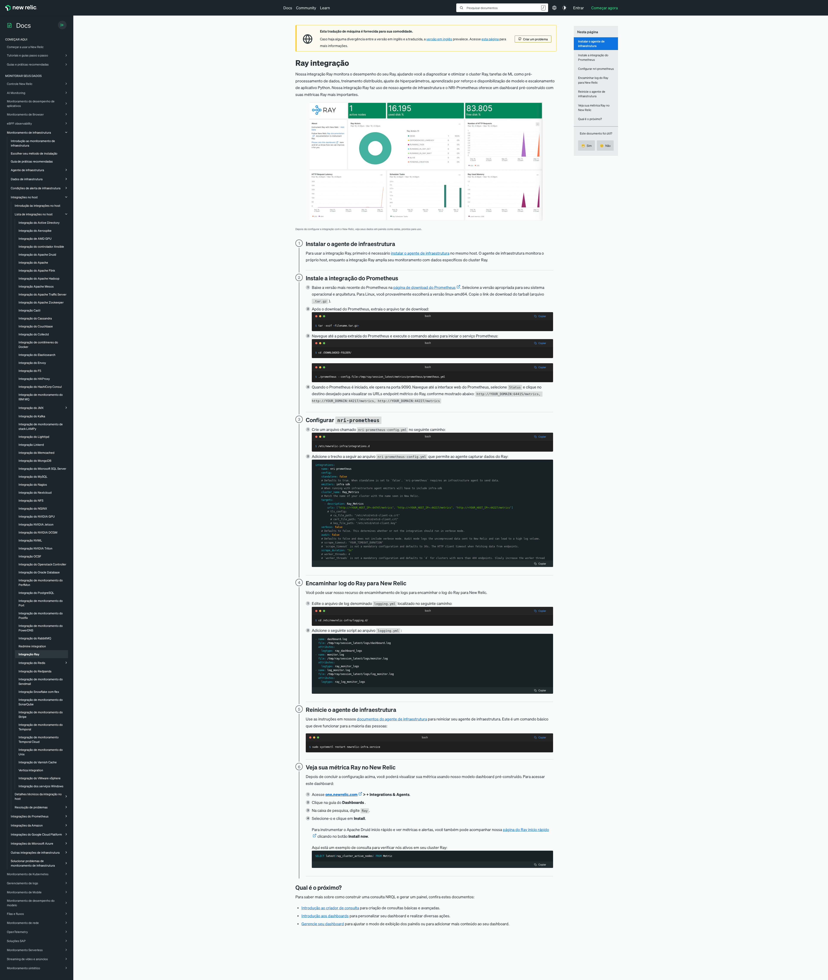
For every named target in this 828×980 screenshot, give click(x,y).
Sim (586, 145)
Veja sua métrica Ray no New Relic (594, 107)
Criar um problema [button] (535, 39)
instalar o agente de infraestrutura (420, 252)
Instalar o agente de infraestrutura (591, 43)
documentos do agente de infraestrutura (392, 718)
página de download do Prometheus (424, 287)
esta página (490, 39)
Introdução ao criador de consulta (330, 907)
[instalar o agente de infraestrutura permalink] (397, 243)
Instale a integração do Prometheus (593, 57)
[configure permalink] (385, 419)
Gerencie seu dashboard (322, 923)
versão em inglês (439, 39)
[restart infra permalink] (399, 709)
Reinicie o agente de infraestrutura (591, 93)
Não (605, 145)
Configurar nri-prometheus (596, 68)
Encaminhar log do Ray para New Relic (593, 80)
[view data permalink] (399, 767)
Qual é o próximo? (590, 119)
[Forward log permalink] (409, 583)
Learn (325, 7)
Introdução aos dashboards (325, 915)
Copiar (542, 316)
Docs (287, 7)
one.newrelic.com (341, 794)
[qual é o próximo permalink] (344, 887)
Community (306, 7)
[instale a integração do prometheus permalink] (400, 278)
